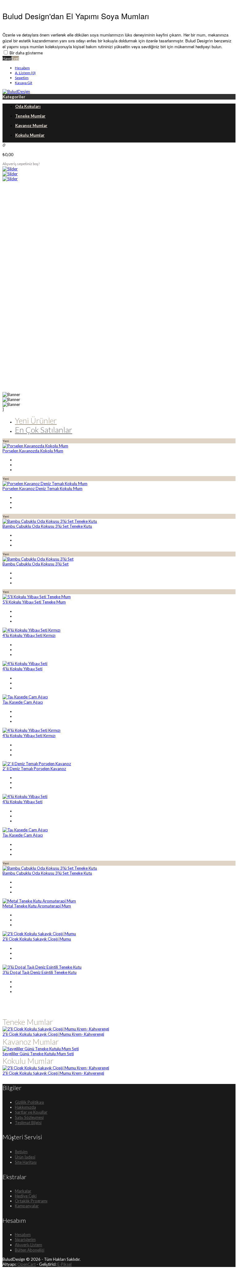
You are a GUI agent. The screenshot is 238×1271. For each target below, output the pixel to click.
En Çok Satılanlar (43, 429)
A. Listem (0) (25, 72)
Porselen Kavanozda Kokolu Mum (32, 450)
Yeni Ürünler (36, 420)
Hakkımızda (25, 1107)
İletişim (21, 1151)
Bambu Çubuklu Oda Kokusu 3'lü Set (35, 563)
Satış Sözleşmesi (29, 1117)
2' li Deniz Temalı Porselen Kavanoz (34, 768)
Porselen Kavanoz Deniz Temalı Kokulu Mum (42, 488)
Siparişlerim (25, 1239)
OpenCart (26, 1264)
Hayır (6, 58)
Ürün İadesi (25, 1156)
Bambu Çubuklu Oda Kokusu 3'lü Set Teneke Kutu (47, 526)
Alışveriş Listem (28, 1244)
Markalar (23, 1190)
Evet (15, 58)
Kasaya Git (23, 82)
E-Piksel (64, 1264)
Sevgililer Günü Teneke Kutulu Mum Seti (38, 1053)
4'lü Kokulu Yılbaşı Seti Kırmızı (28, 635)
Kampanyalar (27, 1205)
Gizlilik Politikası (29, 1102)
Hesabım (22, 68)
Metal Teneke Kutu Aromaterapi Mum (36, 905)
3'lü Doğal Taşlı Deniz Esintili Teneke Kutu (39, 972)
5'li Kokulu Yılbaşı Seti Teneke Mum (34, 601)
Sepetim (22, 77)
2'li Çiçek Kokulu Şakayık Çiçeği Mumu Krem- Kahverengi (53, 1034)
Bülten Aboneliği (29, 1250)
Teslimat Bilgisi (28, 1122)
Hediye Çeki (26, 1195)
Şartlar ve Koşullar (31, 1112)
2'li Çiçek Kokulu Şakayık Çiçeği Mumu (36, 938)
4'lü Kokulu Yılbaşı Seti (22, 668)
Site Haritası (26, 1162)
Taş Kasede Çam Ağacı (22, 702)
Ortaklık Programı (31, 1200)
